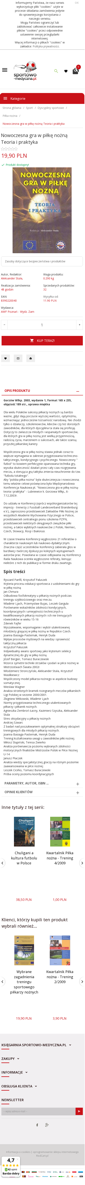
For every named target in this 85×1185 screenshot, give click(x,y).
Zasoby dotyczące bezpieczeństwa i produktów (35, 261)
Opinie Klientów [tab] (18, 792)
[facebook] (37, 1125)
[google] (47, 1125)
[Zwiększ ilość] (79, 325)
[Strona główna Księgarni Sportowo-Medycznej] (25, 70)
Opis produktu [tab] (17, 390)
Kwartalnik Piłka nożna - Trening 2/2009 (59, 976)
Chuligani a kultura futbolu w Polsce (24, 857)
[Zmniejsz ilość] (4, 325)
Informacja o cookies (18, 1152)
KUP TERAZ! (46, 340)
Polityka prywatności (46, 46)
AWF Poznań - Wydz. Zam (17, 312)
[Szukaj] (56, 71)
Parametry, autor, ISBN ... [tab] (27, 783)
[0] (76, 70)
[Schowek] (66, 71)
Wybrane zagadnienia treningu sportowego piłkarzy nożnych (24, 981)
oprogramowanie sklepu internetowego (56, 1152)
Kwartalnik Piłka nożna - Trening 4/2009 (59, 857)
